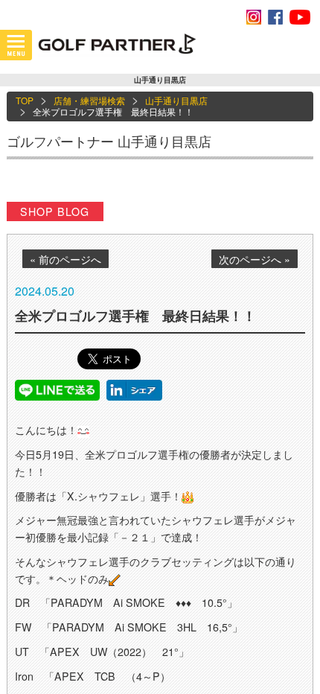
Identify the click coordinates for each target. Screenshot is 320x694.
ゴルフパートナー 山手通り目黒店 (109, 140)
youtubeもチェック (299, 17)
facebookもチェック (275, 17)
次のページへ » (254, 259)
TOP (24, 100)
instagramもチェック (253, 17)
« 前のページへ (65, 259)
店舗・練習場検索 (89, 100)
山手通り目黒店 (176, 100)
